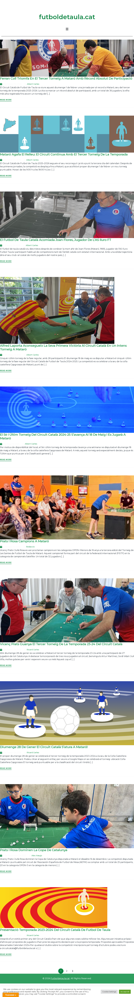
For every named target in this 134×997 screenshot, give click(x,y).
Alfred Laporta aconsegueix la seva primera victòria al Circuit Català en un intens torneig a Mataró (63, 347)
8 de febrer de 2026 (11, 84)
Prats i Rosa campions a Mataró (24, 541)
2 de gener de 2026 (11, 160)
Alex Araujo (37, 855)
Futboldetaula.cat (60, 978)
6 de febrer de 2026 (11, 650)
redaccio (30, 547)
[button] (67, 29)
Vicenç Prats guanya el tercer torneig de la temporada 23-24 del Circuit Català (61, 644)
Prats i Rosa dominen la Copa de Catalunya (33, 850)
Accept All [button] (125, 992)
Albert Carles (33, 84)
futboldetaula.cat (67, 17)
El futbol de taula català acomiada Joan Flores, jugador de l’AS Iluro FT (55, 240)
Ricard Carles (33, 649)
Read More (6, 100)
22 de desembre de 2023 (14, 855)
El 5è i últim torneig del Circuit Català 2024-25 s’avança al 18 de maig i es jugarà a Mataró (63, 436)
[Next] (72, 971)
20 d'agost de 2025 (11, 245)
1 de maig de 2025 (10, 444)
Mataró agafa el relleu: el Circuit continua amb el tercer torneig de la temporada (64, 154)
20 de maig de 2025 (11, 355)
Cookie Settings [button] (109, 992)
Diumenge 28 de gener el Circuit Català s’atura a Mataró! (44, 747)
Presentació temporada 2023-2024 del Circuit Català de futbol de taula (55, 930)
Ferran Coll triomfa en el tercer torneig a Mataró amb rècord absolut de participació (66, 78)
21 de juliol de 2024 (11, 547)
